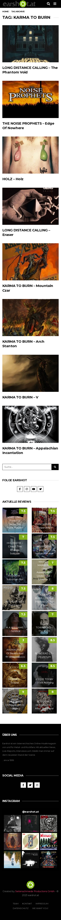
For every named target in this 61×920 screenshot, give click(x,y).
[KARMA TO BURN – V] (30, 373)
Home (5, 11)
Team (15, 903)
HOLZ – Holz (12, 179)
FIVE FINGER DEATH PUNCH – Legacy (14, 705)
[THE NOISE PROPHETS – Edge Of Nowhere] (30, 99)
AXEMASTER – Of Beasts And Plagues (14, 653)
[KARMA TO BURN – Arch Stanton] (30, 317)
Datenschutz (20, 908)
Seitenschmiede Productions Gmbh (35, 891)
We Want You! (40, 908)
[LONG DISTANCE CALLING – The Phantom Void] (30, 43)
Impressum (42, 903)
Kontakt (27, 903)
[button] (12, 823)
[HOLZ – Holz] (30, 155)
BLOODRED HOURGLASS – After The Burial (44, 705)
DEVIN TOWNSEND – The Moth (44, 627)
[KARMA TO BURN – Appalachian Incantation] (30, 424)
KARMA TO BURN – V (20, 397)
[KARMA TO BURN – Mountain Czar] (30, 261)
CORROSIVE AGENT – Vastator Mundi (44, 550)
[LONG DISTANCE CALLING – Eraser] (30, 206)
